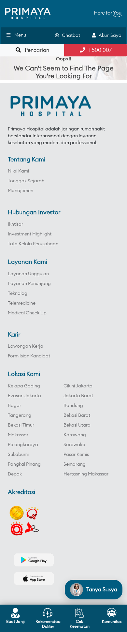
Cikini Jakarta (78, 386)
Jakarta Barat (78, 396)
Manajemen (20, 190)
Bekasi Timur (21, 425)
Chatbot (69, 35)
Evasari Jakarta (24, 396)
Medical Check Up (27, 313)
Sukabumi (18, 454)
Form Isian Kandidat (29, 356)
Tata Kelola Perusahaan (33, 244)
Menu (20, 35)
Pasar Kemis (76, 454)
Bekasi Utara (77, 425)
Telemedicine (21, 303)
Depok (15, 474)
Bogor (14, 405)
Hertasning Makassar (86, 474)
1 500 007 (98, 50)
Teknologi (18, 293)
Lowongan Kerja (25, 346)
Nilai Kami (18, 171)
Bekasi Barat (77, 415)
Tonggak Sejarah (26, 181)
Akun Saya (108, 35)
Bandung (73, 405)
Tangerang (19, 415)
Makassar (18, 435)
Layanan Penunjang (29, 283)
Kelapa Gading (24, 386)
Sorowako (74, 445)
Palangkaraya (23, 445)
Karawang (75, 435)
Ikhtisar (15, 224)
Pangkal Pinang (24, 464)
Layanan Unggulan (28, 274)
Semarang (75, 464)
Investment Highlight (29, 234)
